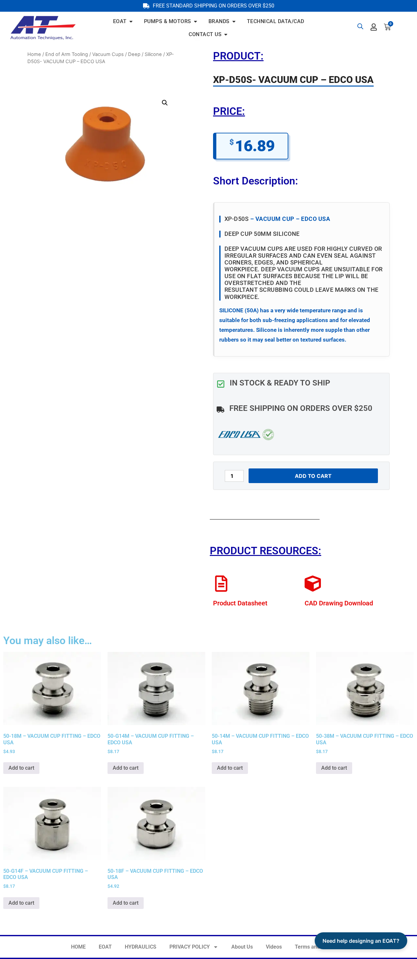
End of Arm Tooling (66, 54)
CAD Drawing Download (339, 603)
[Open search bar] (360, 26)
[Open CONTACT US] (225, 34)
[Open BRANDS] (234, 21)
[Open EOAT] (131, 21)
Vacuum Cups (108, 54)
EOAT (105, 947)
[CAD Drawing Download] (313, 583)
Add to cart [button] (21, 768)
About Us (242, 947)
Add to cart (313, 476)
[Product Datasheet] (221, 583)
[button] (165, 103)
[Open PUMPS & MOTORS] (195, 21)
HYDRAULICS (140, 947)
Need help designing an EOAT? (361, 941)
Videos (274, 947)
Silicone (153, 54)
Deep (134, 54)
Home (34, 54)
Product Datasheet (240, 603)
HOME (78, 947)
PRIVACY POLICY (189, 947)
